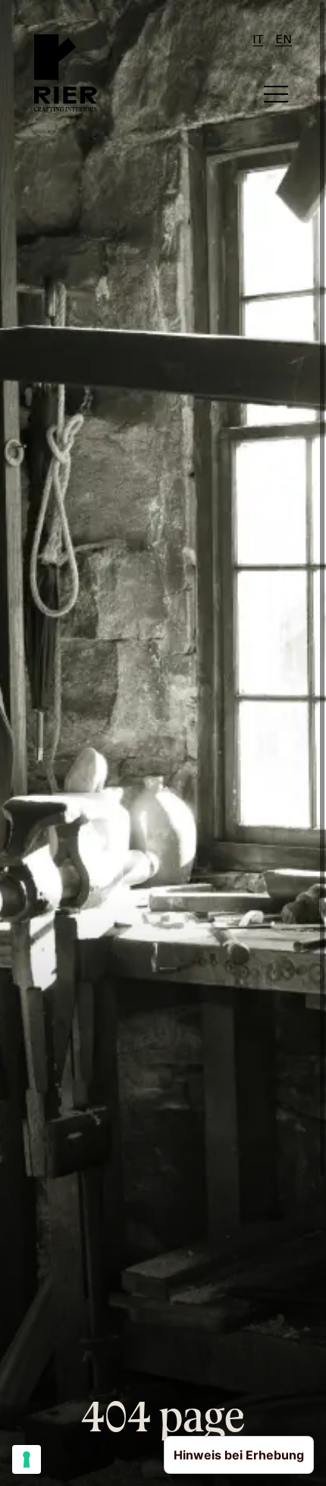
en (283, 40)
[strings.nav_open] (276, 94)
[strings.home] (65, 73)
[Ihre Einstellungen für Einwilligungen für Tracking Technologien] (26, 1459)
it (257, 40)
